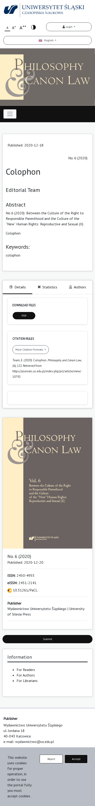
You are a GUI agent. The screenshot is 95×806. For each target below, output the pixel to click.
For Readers (26, 669)
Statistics (49, 287)
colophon (13, 255)
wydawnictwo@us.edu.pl (34, 741)
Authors (80, 287)
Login (69, 26)
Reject (51, 759)
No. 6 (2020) (77, 158)
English (48, 40)
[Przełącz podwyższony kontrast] (33, 27)
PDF (24, 315)
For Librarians (27, 680)
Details (20, 287)
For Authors (26, 675)
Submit (47, 639)
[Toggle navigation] (9, 114)
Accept (76, 759)
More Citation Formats (29, 349)
